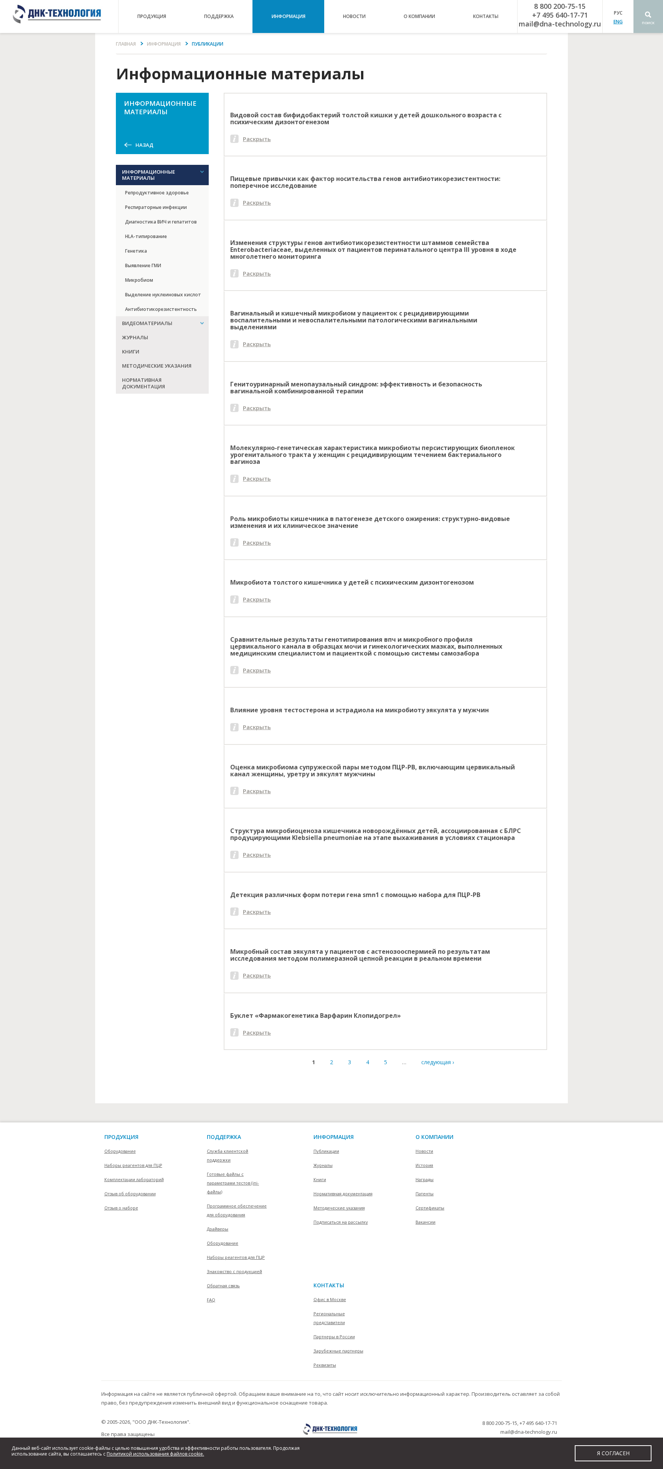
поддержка (219, 16)
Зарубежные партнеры (338, 1351)
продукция (151, 16)
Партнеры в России (334, 1336)
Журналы (135, 337)
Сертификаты (430, 1208)
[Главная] (59, 16)
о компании (419, 16)
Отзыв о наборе (121, 1208)
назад (144, 145)
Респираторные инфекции (156, 207)
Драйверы (217, 1229)
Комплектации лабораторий (134, 1179)
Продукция (121, 1136)
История (424, 1165)
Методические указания (156, 365)
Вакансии (425, 1222)
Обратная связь (223, 1285)
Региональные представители (329, 1318)
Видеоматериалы (147, 323)
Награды (425, 1179)
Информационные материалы (148, 175)
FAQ (211, 1300)
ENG (618, 21)
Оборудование (120, 1151)
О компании (435, 1136)
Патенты (425, 1193)
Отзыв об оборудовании (130, 1193)
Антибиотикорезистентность (161, 309)
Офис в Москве (329, 1299)
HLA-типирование (146, 236)
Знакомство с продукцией (234, 1271)
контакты (485, 16)
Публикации (326, 1151)
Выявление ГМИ (143, 265)
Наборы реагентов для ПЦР (133, 1165)
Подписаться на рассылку (340, 1222)
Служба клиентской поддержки (227, 1155)
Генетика (136, 251)
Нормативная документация (143, 383)
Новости (354, 16)
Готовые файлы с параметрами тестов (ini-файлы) (233, 1183)
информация (288, 16)
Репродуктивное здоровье (157, 192)
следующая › (437, 1062)
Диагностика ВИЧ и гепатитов (161, 222)
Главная (126, 44)
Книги (130, 351)
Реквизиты (324, 1365)
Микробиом (139, 280)
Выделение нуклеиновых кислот (163, 294)
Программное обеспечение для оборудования (237, 1210)
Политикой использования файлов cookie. (155, 1454)
